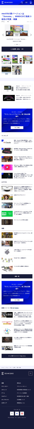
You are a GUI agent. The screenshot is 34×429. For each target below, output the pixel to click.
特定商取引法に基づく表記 (23, 396)
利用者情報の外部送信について (24, 389)
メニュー (26, 2)
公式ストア (4, 402)
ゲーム (3, 393)
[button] (3, 34)
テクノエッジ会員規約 (22, 393)
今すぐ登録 (17, 127)
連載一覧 (17, 276)
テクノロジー (5, 386)
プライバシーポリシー (22, 386)
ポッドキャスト (5, 399)
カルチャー (4, 396)
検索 (22, 2)
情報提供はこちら (21, 402)
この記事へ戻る (17, 49)
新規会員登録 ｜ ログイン (31, 2)
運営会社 (19, 383)
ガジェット (4, 389)
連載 (3, 383)
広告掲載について (21, 399)
